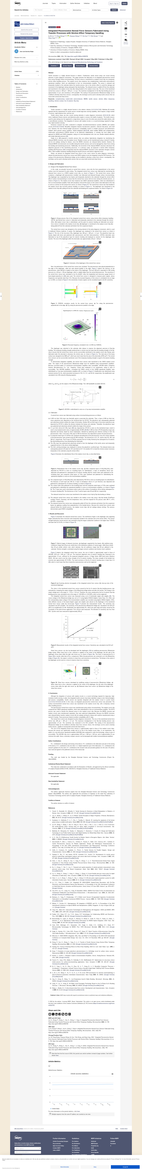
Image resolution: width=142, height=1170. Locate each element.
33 (90, 650)
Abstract (18, 87)
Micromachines (25, 15)
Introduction (19, 89)
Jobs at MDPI (56, 1150)
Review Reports (80, 66)
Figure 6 (53, 454)
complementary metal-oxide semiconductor (69, 99)
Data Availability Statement (23, 105)
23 (67, 136)
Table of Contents (20, 84)
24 (64, 149)
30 (87, 430)
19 (62, 126)
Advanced (122, 10)
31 (62, 491)
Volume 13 (33, 15)
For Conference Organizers (79, 1154)
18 (61, 126)
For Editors (75, 1146)
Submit (124, 3)
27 (79, 371)
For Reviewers (76, 1143)
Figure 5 (91, 371)
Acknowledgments (21, 107)
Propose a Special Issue (26, 38)
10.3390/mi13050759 (49, 15)
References (19, 111)
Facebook (113, 1143)
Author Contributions (21, 97)
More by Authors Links (21, 62)
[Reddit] (66, 1014)
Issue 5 (40, 15)
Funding (18, 99)
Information (63, 3)
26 (65, 276)
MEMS (86, 99)
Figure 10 (91, 654)
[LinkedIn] (56, 1014)
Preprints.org (94, 1146)
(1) (113, 379)
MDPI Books (94, 1143)
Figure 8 (53, 552)
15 (55, 126)
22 (88, 130)
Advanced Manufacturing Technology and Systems (87, 62)
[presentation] (78, 379)
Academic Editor (19, 47)
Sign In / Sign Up (114, 3)
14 (54, 126)
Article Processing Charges (60, 1141)
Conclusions (19, 95)
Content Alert (124, 1129)
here (57, 1055)
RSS (117, 1129)
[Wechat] (63, 1014)
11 (105, 115)
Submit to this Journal (26, 29)
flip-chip (76, 101)
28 (72, 428)
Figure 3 (94, 268)
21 (86, 130)
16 (57, 126)
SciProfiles (94, 1150)
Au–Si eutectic (68, 101)
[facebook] (59, 1014)
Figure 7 (53, 516)
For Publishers (76, 1150)
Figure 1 (92, 173)
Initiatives (87, 3)
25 (49, 179)
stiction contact (59, 101)
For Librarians (76, 1148)
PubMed (110, 822)
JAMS (92, 1154)
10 (104, 115)
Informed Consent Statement (23, 103)
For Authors (75, 1141)
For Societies (75, 1152)
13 (109, 115)
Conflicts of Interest (21, 109)
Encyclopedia (95, 1152)
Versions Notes (93, 66)
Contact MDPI (56, 1148)
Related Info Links (20, 57)
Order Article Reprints (108, 23)
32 (49, 562)
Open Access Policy (58, 1146)
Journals (45, 3)
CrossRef (93, 813)
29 (85, 430)
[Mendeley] (69, 1014)
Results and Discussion (22, 93)
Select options (20, 1148)
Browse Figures (67, 66)
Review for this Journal (27, 34)
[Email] (50, 1014)
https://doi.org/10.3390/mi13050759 (77, 56)
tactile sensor (93, 99)
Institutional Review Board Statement (25, 101)
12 (107, 115)
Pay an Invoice (57, 1143)
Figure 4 (65, 280)
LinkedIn (112, 1141)
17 (59, 126)
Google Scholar (84, 813)
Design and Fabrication (22, 91)
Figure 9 (77, 604)
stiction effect (103, 99)
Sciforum (93, 1141)
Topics (54, 3)
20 (84, 130)
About (95, 3)
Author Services (75, 3)
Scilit (98, 813)
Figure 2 (51, 233)
